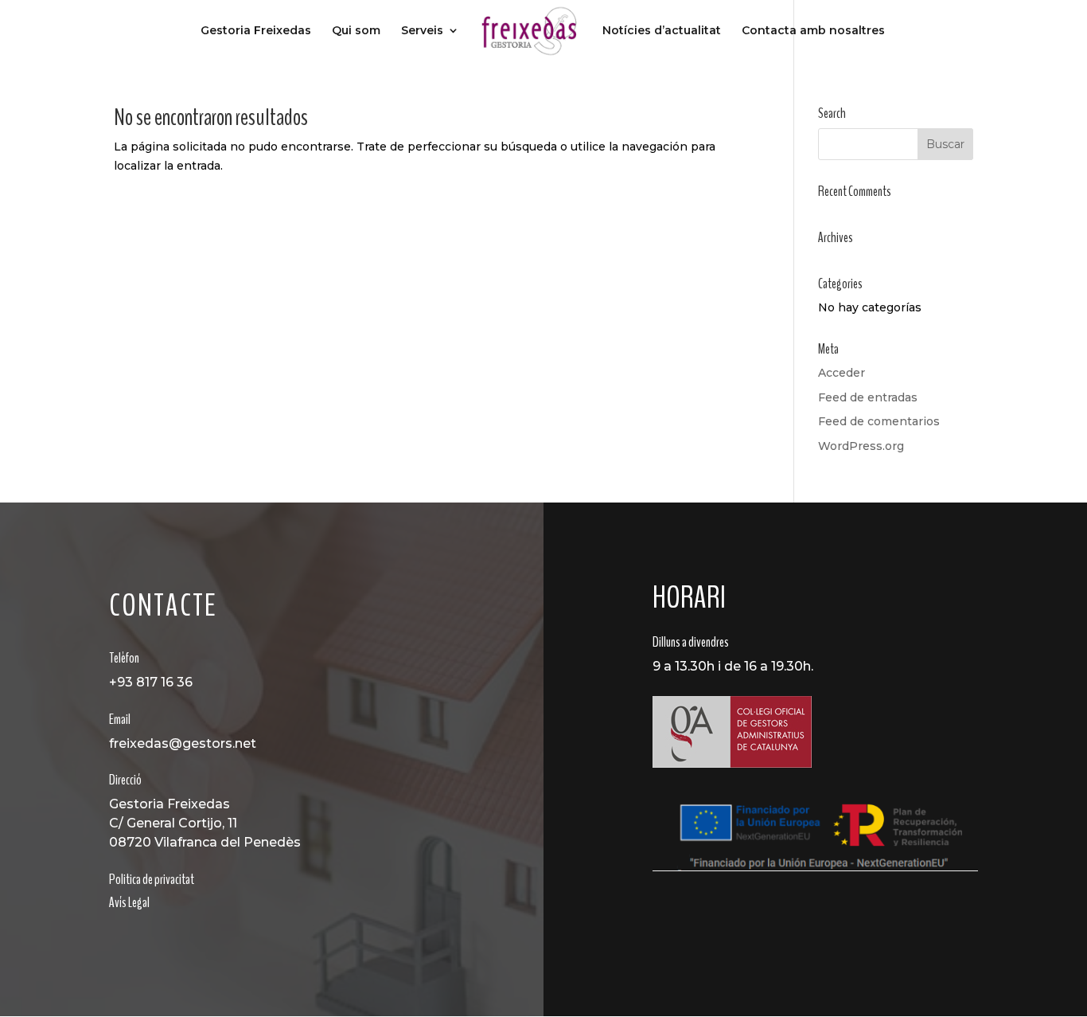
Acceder (841, 373)
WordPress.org (861, 446)
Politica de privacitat (151, 879)
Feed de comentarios (879, 421)
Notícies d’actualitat (661, 31)
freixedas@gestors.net (182, 743)
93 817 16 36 (155, 682)
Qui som (356, 31)
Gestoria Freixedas (256, 31)
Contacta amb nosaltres (813, 31)
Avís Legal (129, 902)
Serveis (422, 31)
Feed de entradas (868, 397)
